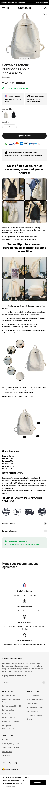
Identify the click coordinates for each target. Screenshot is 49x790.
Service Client (7, 752)
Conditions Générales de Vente (11, 701)
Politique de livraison (34, 715)
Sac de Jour (6, 77)
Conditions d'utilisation (10, 722)
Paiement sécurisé (9, 718)
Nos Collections (32, 711)
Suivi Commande (33, 696)
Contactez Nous (32, 703)
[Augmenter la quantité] (14, 127)
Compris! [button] (37, 782)
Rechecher (31, 719)
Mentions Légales (8, 714)
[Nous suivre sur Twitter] (9, 762)
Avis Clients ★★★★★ (35, 700)
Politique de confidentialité (12, 706)
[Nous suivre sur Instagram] (15, 762)
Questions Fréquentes (35, 707)
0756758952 (35, 544)
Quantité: (5, 122)
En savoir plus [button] (9, 786)
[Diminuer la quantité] (5, 127)
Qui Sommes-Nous (8, 696)
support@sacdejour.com (23, 544)
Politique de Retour (9, 710)
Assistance (6, 755)
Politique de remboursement (8, 727)
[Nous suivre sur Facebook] (3, 762)
